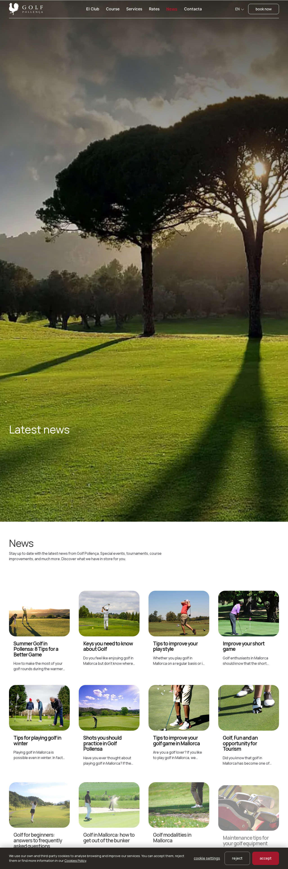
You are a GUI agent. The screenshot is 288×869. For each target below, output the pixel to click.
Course (112, 9)
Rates (154, 9)
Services (134, 9)
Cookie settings (207, 858)
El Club (92, 9)
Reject (237, 858)
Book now (264, 9)
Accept (266, 858)
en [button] (237, 9)
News (171, 9)
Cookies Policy (75, 860)
